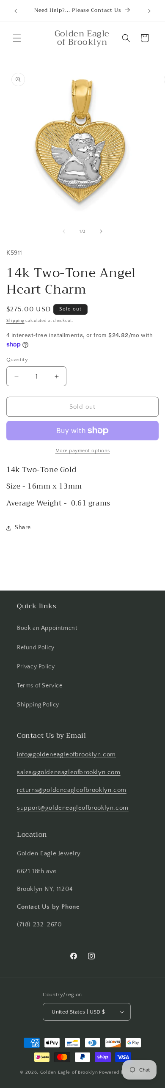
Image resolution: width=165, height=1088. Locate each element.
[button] (17, 38)
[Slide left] (64, 231)
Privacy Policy (36, 666)
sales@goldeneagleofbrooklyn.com (69, 772)
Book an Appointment (47, 628)
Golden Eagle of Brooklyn (69, 1072)
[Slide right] (101, 231)
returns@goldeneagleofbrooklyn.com (71, 790)
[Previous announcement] (15, 11)
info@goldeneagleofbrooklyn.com (66, 754)
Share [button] (23, 527)
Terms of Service (40, 685)
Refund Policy (36, 647)
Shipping (15, 321)
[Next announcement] (149, 11)
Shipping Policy (38, 704)
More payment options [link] (82, 450)
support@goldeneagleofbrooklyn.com (73, 807)
